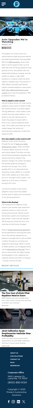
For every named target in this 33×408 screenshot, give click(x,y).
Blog (12, 362)
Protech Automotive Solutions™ (19, 230)
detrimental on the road (16, 249)
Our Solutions (16, 356)
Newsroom (15, 365)
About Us (14, 353)
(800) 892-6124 (17, 382)
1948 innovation (14, 62)
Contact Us (15, 359)
